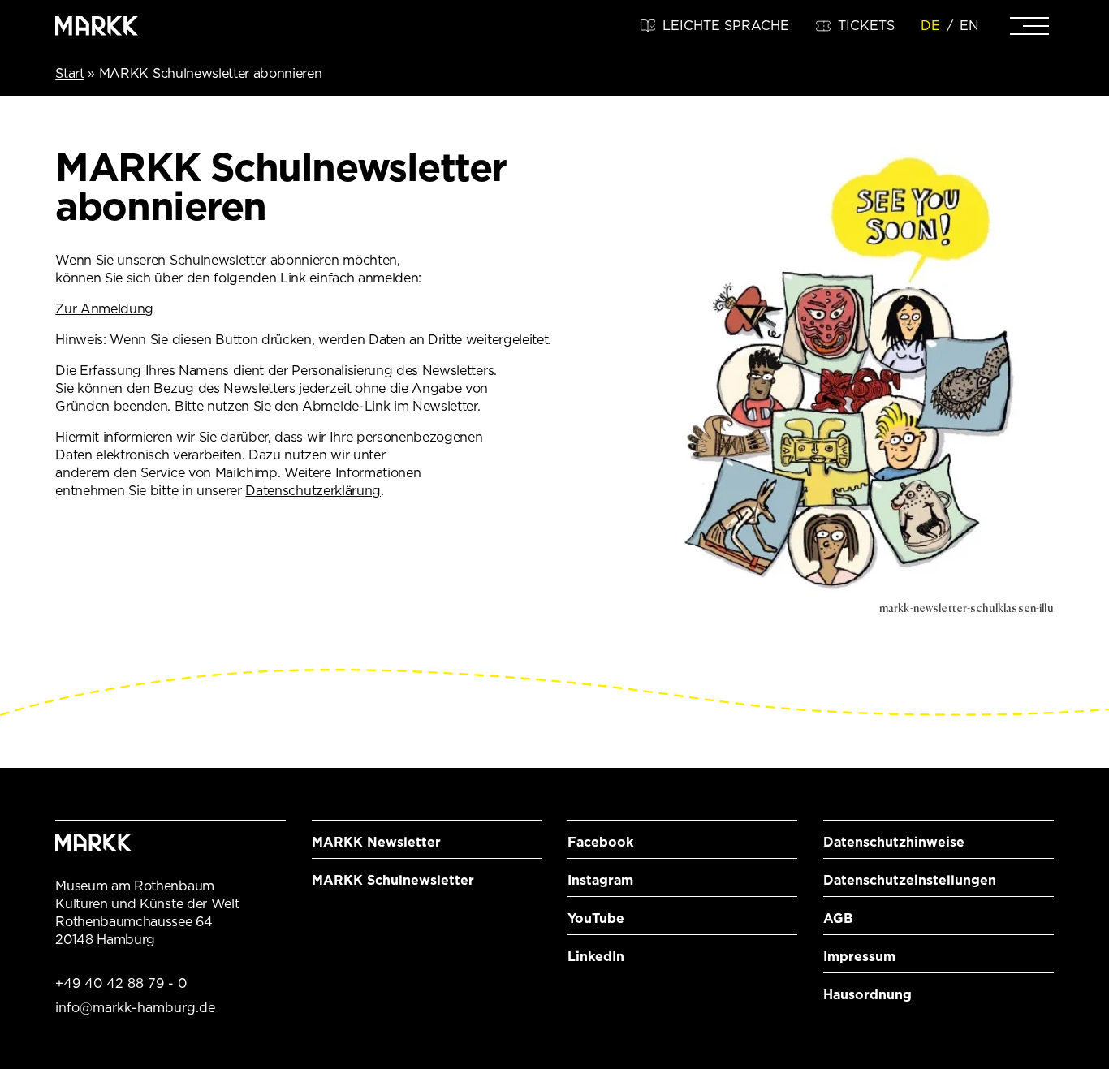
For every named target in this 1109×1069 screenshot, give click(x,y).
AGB (838, 918)
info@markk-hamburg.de (135, 1007)
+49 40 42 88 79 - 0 (121, 983)
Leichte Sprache (725, 25)
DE (930, 25)
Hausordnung (867, 994)
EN (969, 25)
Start (69, 73)
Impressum (859, 956)
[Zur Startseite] (96, 26)
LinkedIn (595, 956)
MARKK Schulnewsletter (393, 880)
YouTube (595, 918)
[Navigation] (1029, 26)
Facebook (600, 842)
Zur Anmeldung (104, 309)
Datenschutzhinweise (893, 842)
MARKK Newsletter (376, 842)
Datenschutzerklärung (313, 490)
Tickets (866, 25)
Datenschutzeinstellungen (909, 880)
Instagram (600, 880)
